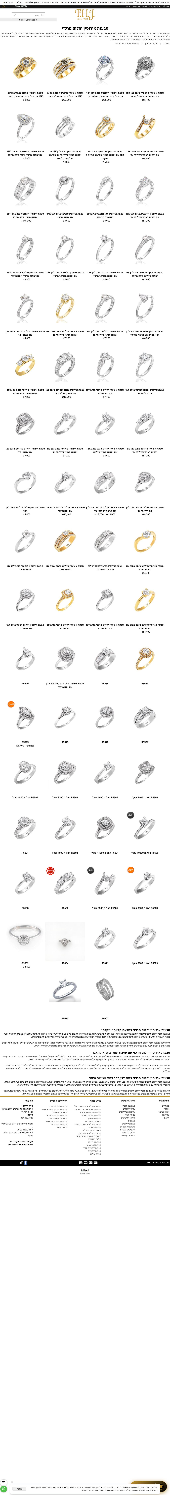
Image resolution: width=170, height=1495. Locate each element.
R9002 (25, 963)
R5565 (105, 683)
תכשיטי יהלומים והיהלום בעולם (87, 1106)
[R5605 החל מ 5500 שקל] (105, 898)
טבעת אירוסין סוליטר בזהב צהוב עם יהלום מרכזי (145, 567)
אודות (144, 6)
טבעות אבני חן (94, 1142)
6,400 (21, 746)
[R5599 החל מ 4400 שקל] (25, 788)
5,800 (27, 158)
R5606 (65, 908)
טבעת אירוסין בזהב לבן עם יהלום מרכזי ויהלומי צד (105, 567)
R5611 (105, 963)
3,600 (67, 221)
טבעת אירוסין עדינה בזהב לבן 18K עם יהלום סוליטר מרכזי (105, 274)
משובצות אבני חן (127, 1126)
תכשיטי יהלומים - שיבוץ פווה (88, 1124)
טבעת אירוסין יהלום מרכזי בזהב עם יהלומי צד (65, 626)
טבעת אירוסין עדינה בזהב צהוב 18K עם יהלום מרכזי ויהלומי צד (145, 153)
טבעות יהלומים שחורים (56, 1115)
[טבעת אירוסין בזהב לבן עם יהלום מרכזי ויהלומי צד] (105, 557)
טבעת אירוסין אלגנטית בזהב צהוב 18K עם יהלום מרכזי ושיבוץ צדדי (25, 94)
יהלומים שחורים (85, 2)
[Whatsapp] (3, 1489)
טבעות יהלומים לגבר (58, 1106)
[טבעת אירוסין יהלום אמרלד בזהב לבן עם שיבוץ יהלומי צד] (65, 380)
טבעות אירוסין (147, 2)
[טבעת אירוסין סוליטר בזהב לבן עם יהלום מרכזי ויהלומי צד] (105, 322)
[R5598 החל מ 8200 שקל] (65, 788)
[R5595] (25, 733)
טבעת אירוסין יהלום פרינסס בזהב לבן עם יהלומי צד (25, 333)
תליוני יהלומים (128, 1132)
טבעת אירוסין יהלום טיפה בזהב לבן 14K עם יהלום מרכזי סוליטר (144, 333)
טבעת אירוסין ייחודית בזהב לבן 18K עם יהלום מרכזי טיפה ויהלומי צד (25, 153)
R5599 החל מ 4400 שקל (25, 797)
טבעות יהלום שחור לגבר (56, 1121)
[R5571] (145, 733)
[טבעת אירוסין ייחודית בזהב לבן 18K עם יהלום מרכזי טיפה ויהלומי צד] (25, 142)
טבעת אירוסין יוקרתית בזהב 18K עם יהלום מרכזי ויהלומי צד (25, 215)
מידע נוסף (8, 2)
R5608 (25, 908)
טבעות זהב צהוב (94, 1145)
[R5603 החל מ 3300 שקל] (145, 898)
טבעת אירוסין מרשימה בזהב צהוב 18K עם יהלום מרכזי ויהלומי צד (65, 94)
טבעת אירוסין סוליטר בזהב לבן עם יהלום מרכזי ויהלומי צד (105, 333)
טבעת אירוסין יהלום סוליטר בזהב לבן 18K (25, 509)
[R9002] (25, 952)
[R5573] (65, 733)
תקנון (128, 6)
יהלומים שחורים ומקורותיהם (88, 1136)
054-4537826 (27, 1117)
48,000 (27, 221)
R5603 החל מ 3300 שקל (145, 908)
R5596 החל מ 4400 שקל (145, 797)
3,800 (27, 279)
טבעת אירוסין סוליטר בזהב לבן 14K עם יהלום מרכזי (65, 215)
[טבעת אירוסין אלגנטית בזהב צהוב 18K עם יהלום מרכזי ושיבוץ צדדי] (25, 83)
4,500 (27, 967)
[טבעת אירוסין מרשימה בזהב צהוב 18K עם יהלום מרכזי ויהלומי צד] (65, 83)
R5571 (144, 742)
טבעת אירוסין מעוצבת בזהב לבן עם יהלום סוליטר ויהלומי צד (144, 274)
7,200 (147, 221)
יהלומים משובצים (93, 1121)
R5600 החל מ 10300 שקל (144, 853)
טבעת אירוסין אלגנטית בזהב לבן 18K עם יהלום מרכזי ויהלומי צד (145, 215)
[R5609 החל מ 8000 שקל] (145, 954)
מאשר (19, 1489)
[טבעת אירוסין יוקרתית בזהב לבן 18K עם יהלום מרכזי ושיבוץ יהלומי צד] (105, 83)
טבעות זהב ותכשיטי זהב (90, 1112)
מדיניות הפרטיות (88, 1490)
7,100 (107, 397)
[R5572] (105, 733)
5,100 (147, 100)
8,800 (27, 100)
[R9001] (105, 1000)
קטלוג (19, 2)
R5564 (144, 683)
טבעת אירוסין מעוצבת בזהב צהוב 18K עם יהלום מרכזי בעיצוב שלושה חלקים (105, 155)
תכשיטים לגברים (127, 1129)
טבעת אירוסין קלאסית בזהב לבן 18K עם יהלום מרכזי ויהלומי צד (145, 94)
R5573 (65, 742)
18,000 (111, 514)
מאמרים (152, 6)
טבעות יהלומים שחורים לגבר (54, 1109)
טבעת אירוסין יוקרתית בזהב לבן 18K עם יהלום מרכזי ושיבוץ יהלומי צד (105, 94)
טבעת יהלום (95, 1154)
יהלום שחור (62, 1127)
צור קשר (136, 6)
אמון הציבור (164, 1111)
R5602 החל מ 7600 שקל (65, 853)
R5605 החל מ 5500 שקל (105, 908)
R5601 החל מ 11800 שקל (105, 853)
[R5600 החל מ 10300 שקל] (145, 843)
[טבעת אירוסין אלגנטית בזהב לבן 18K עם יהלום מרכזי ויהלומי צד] (145, 204)
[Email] (3, 1483)
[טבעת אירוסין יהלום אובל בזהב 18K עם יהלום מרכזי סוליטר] (105, 439)
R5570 (25, 683)
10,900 (67, 397)
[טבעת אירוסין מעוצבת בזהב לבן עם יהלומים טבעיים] (105, 204)
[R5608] (25, 898)
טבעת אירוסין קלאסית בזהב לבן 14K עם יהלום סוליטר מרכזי (65, 274)
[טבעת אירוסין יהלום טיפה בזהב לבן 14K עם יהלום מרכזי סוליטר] (145, 322)
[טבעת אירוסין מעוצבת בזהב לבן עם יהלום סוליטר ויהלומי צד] (145, 263)
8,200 (147, 514)
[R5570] (25, 674)
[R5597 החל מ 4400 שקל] (105, 788)
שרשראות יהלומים (117, 2)
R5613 (65, 1018)
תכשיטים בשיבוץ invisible (37, 2)
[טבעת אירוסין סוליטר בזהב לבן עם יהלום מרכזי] (25, 557)
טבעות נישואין (94, 1118)
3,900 (107, 221)
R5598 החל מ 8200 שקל (65, 797)
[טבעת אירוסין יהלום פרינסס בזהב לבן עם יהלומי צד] (25, 322)
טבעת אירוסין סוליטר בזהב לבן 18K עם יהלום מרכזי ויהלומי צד (25, 274)
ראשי (167, 6)
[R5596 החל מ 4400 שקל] (145, 788)
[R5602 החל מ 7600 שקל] (65, 843)
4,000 (107, 279)
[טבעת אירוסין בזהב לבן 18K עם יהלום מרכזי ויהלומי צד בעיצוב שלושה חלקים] (65, 142)
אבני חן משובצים (68, 2)
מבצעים (160, 6)
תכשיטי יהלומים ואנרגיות (90, 1133)
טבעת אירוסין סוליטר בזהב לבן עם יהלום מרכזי (25, 567)
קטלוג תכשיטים (128, 1117)
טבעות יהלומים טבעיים (91, 1115)
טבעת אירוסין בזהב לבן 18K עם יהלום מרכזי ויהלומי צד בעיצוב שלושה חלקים (65, 155)
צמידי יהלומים (100, 2)
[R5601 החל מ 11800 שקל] (105, 843)
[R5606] (65, 898)
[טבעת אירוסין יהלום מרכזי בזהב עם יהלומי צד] (65, 615)
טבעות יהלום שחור (58, 1124)
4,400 (147, 158)
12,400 (67, 514)
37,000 (67, 100)
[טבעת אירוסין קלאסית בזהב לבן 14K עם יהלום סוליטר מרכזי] (65, 263)
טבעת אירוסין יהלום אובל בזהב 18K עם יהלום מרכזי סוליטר (105, 450)
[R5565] (105, 674)
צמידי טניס (130, 1114)
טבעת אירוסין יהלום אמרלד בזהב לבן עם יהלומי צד (145, 391)
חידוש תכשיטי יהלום (92, 1130)
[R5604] (25, 843)
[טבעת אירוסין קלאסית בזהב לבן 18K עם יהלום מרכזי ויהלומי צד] (145, 83)
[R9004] (65, 960)
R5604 (25, 853)
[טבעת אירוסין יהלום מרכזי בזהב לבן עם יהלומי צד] (105, 380)
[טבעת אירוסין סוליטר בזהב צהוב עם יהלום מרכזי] (145, 557)
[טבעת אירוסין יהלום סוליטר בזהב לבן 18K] (25, 498)
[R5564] (145, 674)
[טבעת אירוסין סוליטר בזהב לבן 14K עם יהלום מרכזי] (65, 204)
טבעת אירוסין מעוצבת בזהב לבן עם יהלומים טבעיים (104, 215)
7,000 (27, 455)
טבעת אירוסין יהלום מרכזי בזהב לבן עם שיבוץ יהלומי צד (105, 509)
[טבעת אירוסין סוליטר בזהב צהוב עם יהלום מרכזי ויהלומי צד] (65, 322)
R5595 (25, 742)
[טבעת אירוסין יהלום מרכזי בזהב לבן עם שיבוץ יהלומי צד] (105, 498)
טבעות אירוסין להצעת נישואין (88, 1109)
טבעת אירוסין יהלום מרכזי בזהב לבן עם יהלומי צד (105, 391)
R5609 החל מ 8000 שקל (145, 963)
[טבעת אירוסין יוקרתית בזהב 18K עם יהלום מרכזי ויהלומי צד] (25, 204)
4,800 (67, 162)
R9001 (105, 1018)
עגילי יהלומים (133, 2)
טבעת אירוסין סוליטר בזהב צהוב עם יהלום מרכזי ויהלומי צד (65, 333)
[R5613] (65, 1000)
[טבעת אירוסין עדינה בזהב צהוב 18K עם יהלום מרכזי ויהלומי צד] (145, 142)
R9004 (65, 963)
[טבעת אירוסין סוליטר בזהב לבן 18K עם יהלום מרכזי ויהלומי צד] (25, 263)
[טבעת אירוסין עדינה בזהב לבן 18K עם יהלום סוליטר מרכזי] (105, 263)
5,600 (107, 162)
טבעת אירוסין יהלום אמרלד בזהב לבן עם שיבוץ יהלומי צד (65, 391)
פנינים (55, 2)
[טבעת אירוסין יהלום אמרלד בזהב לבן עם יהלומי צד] (145, 380)
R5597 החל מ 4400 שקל (105, 797)
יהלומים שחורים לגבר (57, 1118)
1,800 (147, 279)
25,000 (107, 100)
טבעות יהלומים (162, 2)
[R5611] (105, 954)
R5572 (105, 742)
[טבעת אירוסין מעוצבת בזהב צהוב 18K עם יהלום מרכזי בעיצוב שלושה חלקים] (105, 142)
